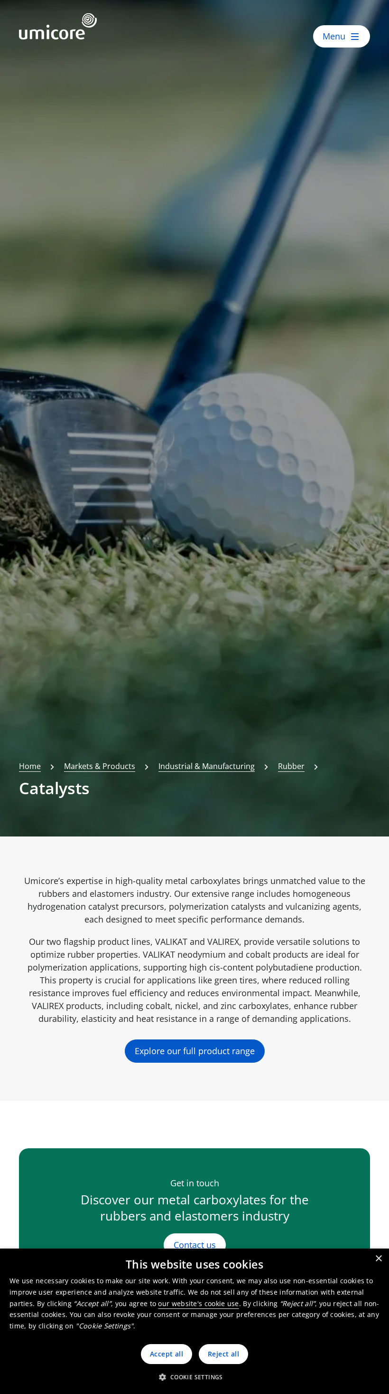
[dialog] (194, 1321)
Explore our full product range (195, 1051)
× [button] (378, 1258)
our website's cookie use (198, 1303)
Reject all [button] (223, 1353)
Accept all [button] (166, 1353)
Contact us (195, 1244)
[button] (194, 1377)
